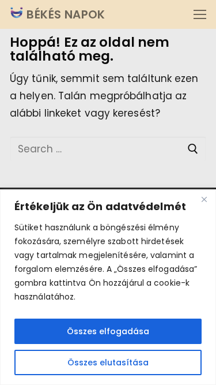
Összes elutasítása (108, 362)
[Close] (204, 199)
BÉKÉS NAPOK (64, 14)
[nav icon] (200, 14)
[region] (108, 287)
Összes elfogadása (108, 331)
